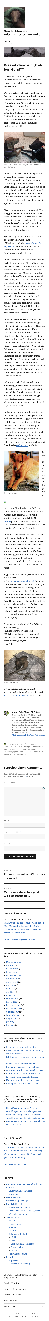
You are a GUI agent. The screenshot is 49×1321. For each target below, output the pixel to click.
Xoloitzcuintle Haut (18, 1234)
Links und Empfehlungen (20, 1191)
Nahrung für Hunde (18, 1254)
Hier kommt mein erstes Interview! (22, 1080)
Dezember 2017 (13, 1005)
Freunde (7, 747)
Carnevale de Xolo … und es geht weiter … (25, 1070)
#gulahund (31, 749)
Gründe (7, 521)
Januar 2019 (11, 972)
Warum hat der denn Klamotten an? (23, 1073)
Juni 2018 (10, 985)
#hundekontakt (26, 752)
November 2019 (13, 962)
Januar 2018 (11, 1002)
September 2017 (13, 1015)
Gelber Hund (22, 445)
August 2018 (12, 982)
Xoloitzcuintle (35, 747)
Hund (13, 747)
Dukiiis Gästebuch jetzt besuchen (19, 940)
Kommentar (10, 782)
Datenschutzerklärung (19, 1264)
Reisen (12, 1220)
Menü (7, 41)
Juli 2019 (10, 965)
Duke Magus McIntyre (15, 744)
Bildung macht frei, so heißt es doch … (24, 1083)
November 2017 (13, 1008)
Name (7, 821)
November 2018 (13, 975)
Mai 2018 (10, 988)
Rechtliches (11, 1257)
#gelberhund (20, 749)
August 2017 (12, 1018)
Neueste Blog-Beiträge (17, 1201)
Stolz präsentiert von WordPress (27, 1316)
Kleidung (15, 1237)
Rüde (18, 747)
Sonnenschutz (18, 1247)
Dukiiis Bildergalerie (15, 1204)
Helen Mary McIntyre (16, 1108)
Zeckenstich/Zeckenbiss (22, 1244)
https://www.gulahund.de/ (23, 581)
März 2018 (11, 995)
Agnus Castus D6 (33, 243)
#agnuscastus (9, 749)
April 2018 (11, 992)
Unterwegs (25, 747)
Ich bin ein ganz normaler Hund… (22, 1077)
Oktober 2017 (12, 1012)
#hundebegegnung (12, 752)
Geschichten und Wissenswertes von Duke (22, 33)
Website (8, 844)
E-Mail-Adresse (12, 832)
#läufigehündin (10, 754)
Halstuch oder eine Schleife (16, 695)
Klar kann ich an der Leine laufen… (22, 1067)
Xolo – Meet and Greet (19, 1207)
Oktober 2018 (12, 978)
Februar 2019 (12, 969)
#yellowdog (21, 754)
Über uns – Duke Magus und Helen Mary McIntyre (20, 1276)
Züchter (12, 1230)
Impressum (14, 1194)
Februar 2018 (12, 998)
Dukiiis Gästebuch (14, 1197)
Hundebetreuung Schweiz (18, 1114)
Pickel (14, 1240)
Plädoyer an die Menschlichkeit (21, 1063)
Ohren (14, 1250)
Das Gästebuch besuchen (15, 1164)
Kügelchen (9, 246)
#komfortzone (38, 752)
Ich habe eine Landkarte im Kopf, (22, 1047)
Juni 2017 (10, 1025)
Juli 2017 (10, 1022)
